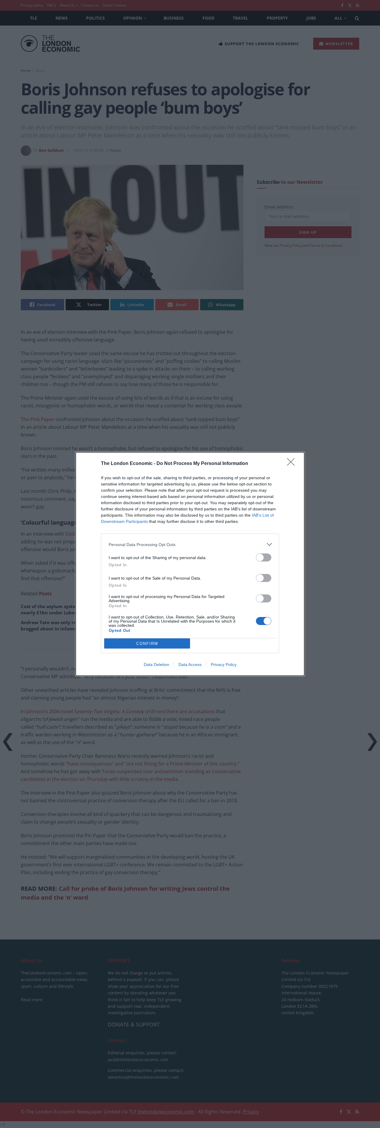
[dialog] (190, 564)
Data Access (190, 664)
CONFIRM (147, 643)
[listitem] (190, 544)
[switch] (263, 557)
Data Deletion (156, 664)
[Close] (292, 463)
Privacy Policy (224, 664)
